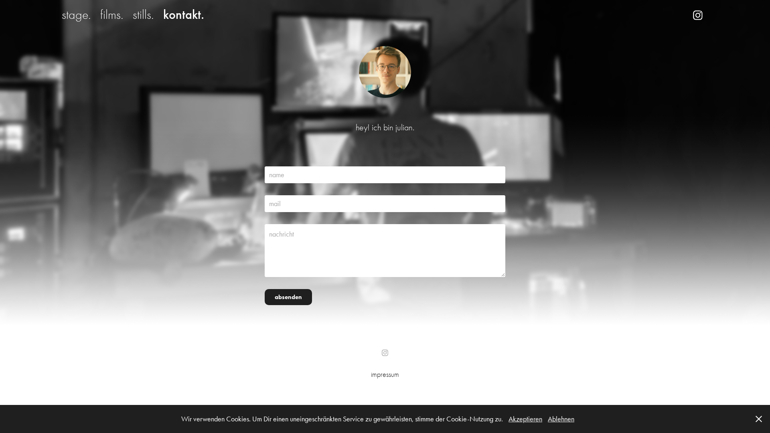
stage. (76, 14)
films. (111, 14)
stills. (143, 14)
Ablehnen (561, 419)
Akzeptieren (525, 419)
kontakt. (183, 14)
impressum (385, 374)
